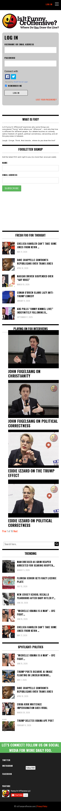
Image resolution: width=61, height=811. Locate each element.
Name (4, 162)
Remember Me (15, 85)
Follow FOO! (31, 767)
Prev (4, 531)
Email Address (9, 174)
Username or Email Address (19, 44)
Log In (49, 4)
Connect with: (11, 71)
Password (9, 57)
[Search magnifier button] (57, 544)
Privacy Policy (42, 806)
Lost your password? (46, 99)
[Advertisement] (30, 211)
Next (15, 531)
